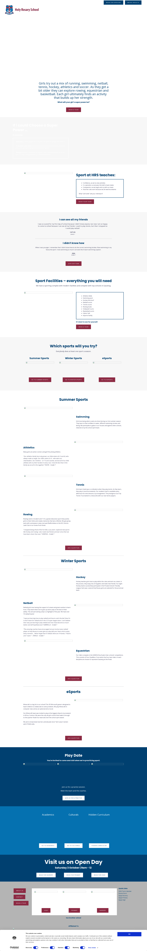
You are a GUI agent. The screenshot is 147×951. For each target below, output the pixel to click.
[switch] (52, 947)
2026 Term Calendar (125, 891)
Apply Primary (123, 898)
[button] (113, 2)
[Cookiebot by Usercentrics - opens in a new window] (14, 947)
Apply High (122, 900)
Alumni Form (123, 893)
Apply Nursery (123, 896)
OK (129, 934)
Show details (92, 947)
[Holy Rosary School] (22, 10)
